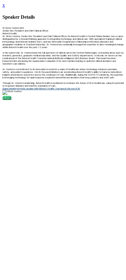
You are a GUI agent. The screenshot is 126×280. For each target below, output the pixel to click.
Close (7, 98)
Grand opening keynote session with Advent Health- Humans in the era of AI (41, 88)
